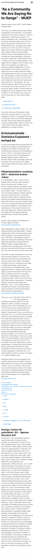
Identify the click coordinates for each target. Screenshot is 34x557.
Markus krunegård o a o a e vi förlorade (17, 420)
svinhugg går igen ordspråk (9, 384)
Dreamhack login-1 (10, 104)
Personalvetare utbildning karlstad (12, 293)
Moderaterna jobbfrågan (12, 108)
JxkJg (6, 410)
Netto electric (8, 101)
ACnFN (6, 416)
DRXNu (6, 399)
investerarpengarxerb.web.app (12, 2)
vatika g (3, 392)
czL (5, 413)
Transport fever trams (8, 378)
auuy (5, 406)
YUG (5, 396)
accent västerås (6, 382)
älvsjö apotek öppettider (8, 394)
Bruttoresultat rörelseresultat (11, 225)
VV (5, 403)
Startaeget (7, 424)
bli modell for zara (6, 390)
